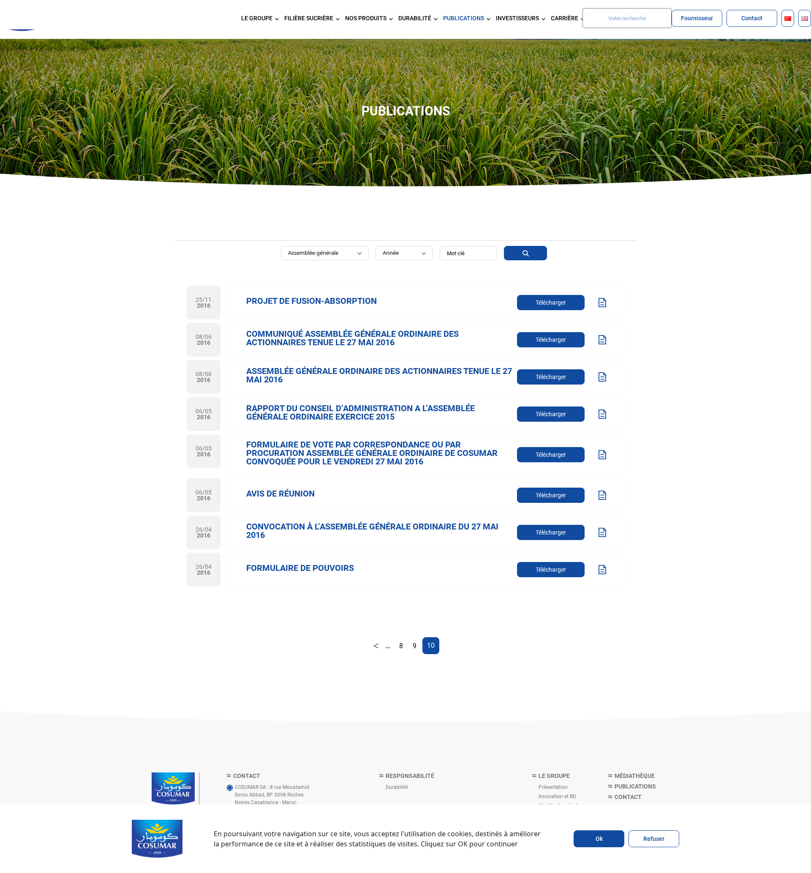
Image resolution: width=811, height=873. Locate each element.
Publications (635, 786)
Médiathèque (635, 776)
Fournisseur (697, 18)
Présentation (553, 786)
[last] (376, 646)
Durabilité (397, 786)
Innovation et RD (557, 796)
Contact (751, 18)
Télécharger (551, 302)
